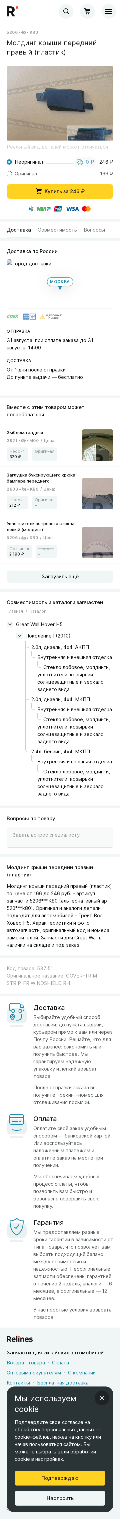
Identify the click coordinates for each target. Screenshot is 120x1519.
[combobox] (66, 11)
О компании (82, 1372)
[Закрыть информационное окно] (102, 1397)
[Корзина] (87, 11)
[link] (60, 445)
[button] (60, 103)
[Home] (13, 11)
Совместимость (57, 230)
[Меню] (108, 11)
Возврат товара (26, 1362)
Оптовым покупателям (34, 1372)
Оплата (60, 1362)
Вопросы (94, 230)
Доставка (19, 230)
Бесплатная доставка (63, 1382)
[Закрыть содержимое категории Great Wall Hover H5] (10, 624)
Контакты (18, 1382)
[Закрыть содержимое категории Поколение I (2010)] (19, 636)
